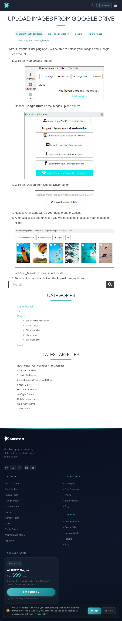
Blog (67, 506)
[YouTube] (33, 467)
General (78, 34)
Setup (20, 311)
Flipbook (9, 540)
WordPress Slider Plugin (30, 34)
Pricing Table (11, 495)
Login (105, 5)
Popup (8, 512)
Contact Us (70, 527)
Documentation (72, 521)
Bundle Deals (71, 500)
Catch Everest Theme (28, 398)
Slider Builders (33, 340)
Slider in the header (27, 375)
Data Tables (11, 489)
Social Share (11, 529)
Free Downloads (73, 489)
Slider (8, 523)
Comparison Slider (27, 370)
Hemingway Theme (27, 389)
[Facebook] (6, 467)
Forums (68, 539)
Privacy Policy (40, 614)
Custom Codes (25, 306)
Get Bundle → (31, 592)
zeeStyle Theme (25, 394)
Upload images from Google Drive (35, 379)
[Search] (92, 5)
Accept (94, 611)
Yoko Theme (23, 408)
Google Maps (12, 500)
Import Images (95, 34)
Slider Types (31, 335)
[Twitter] (13, 467)
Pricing (68, 495)
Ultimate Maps (12, 506)
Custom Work (71, 533)
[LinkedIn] (26, 467)
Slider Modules (33, 330)
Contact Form (12, 518)
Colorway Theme (26, 403)
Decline (109, 611)
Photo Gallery (12, 483)
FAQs (20, 344)
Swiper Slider (23, 384)
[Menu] (115, 5)
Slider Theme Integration (37, 321)
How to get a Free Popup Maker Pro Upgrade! (40, 365)
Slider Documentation (58, 34)
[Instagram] (19, 467)
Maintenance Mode (15, 535)
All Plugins (70, 483)
